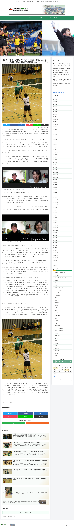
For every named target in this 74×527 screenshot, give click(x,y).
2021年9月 (55, 232)
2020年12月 (55, 252)
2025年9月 (55, 126)
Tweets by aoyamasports (58, 92)
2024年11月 (55, 149)
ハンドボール (58, 292)
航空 (56, 345)
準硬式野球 (57, 325)
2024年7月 (55, 159)
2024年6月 (55, 162)
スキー (56, 285)
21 (65, 369)
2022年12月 (55, 199)
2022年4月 (55, 220)
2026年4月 (55, 109)
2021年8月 (55, 235)
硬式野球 (57, 338)
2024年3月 (55, 169)
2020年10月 (55, 257)
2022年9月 (55, 207)
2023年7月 (55, 184)
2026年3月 (55, 111)
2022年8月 (55, 210)
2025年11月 (55, 121)
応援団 (56, 320)
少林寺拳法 (57, 315)
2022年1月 (55, 222)
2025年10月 (55, 124)
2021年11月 (55, 227)
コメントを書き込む (26, 512)
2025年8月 (55, 129)
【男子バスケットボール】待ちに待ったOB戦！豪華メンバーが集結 (62, 80)
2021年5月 (55, 240)
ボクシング (57, 295)
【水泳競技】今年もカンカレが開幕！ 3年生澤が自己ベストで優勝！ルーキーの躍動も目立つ (62, 74)
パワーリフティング (59, 290)
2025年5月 (55, 137)
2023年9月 (55, 179)
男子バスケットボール (60, 328)
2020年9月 (55, 260)
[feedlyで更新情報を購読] (13, 423)
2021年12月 (55, 225)
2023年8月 (55, 182)
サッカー (57, 282)
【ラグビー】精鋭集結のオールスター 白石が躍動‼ (62, 84)
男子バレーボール (59, 330)
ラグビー (57, 297)
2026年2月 (55, 114)
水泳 (56, 323)
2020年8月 (55, 263)
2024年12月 (55, 147)
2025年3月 (55, 142)
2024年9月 (55, 154)
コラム (56, 280)
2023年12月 (55, 172)
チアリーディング (59, 287)
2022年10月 (55, 205)
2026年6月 (55, 104)
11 (56, 367)
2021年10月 (55, 230)
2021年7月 (55, 237)
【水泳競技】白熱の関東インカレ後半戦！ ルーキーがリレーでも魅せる (61, 69)
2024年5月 (55, 164)
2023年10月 (55, 177)
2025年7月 (55, 132)
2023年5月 (55, 189)
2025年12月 (55, 119)
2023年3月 (55, 195)
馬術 (56, 355)
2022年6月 (55, 215)
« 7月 (54, 376)
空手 (56, 340)
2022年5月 (55, 217)
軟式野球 (57, 348)
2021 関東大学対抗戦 (60, 272)
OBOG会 (57, 275)
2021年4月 (55, 242)
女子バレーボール (6, 407)
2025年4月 (55, 139)
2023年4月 (55, 192)
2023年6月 (55, 187)
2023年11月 (55, 174)
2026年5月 (55, 106)
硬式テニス (57, 335)
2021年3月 (55, 245)
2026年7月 (55, 101)
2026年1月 (55, 116)
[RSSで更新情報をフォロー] (37, 423)
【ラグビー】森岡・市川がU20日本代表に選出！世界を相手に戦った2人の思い (62, 64)
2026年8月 (55, 99)
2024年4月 (55, 167)
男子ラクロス (58, 333)
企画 (56, 300)
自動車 (56, 343)
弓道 (56, 318)
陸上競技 (57, 350)
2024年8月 (55, 157)
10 (54, 367)
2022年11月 (55, 202)
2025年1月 (55, 144)
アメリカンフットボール (60, 277)
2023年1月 (55, 197)
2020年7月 (55, 265)
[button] (2, 38)
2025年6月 (55, 134)
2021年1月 (55, 250)
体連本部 (57, 303)
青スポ (56, 353)
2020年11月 (55, 255)
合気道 (56, 305)
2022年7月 (55, 212)
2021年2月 (55, 247)
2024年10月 (55, 152)
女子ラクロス (58, 310)
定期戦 (56, 313)
